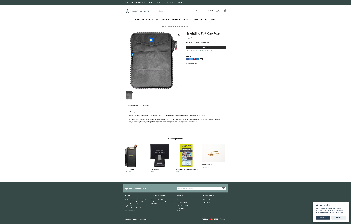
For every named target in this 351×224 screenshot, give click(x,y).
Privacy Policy (181, 208)
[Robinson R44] (214, 153)
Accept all (323, 217)
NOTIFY (206, 47)
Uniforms (186, 19)
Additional (197, 19)
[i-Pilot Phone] (137, 155)
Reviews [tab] (146, 106)
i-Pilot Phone (129, 169)
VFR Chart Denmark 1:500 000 (187, 169)
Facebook (207, 200)
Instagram (207, 202)
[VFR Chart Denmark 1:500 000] (188, 155)
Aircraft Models (210, 19)
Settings (338, 217)
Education (175, 19)
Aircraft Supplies (161, 19)
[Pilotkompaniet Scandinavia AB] (137, 11)
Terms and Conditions (183, 205)
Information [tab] (133, 106)
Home (137, 19)
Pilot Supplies (147, 19)
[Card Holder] (162, 155)
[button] (234, 158)
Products (169, 26)
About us (179, 200)
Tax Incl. (168, 2)
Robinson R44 (207, 164)
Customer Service (182, 202)
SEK (179, 2)
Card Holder (155, 169)
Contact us (180, 211)
